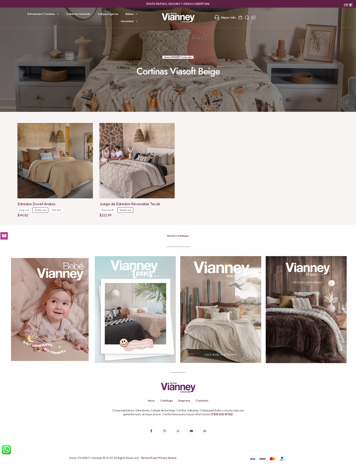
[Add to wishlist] (87, 136)
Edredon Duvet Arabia (36, 203)
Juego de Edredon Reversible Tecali (129, 203)
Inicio (151, 400)
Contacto (202, 400)
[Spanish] (350, 5)
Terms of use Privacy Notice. (159, 458)
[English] (346, 5)
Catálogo (166, 400)
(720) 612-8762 (221, 414)
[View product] (87, 128)
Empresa (184, 400)
